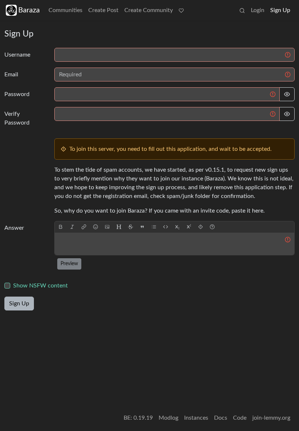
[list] (154, 227)
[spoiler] (200, 227)
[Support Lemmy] (181, 10)
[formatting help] (212, 227)
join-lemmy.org (271, 418)
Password (17, 94)
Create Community (148, 10)
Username (17, 55)
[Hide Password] (287, 94)
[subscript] (177, 227)
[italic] (72, 227)
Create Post (103, 10)
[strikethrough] (130, 227)
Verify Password (17, 118)
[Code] (165, 227)
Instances (196, 418)
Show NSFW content (40, 286)
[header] (119, 227)
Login (257, 10)
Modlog (168, 418)
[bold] (60, 227)
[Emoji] (95, 227)
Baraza (29, 10)
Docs (220, 418)
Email (11, 74)
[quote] (142, 227)
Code (239, 418)
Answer (14, 228)
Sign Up (280, 10)
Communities (65, 10)
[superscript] (189, 227)
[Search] (242, 10)
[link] (84, 227)
